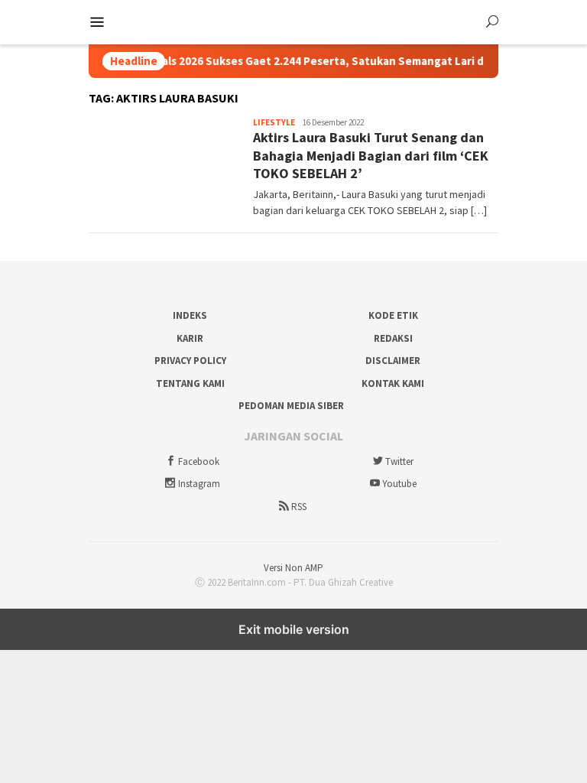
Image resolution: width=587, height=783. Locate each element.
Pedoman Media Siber (291, 405)
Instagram (199, 483)
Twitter (399, 461)
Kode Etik (393, 315)
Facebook (198, 461)
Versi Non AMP (293, 567)
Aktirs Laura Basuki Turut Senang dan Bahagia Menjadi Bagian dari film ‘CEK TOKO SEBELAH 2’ (370, 155)
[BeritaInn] (294, 21)
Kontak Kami (393, 383)
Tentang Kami (190, 383)
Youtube (399, 483)
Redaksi (393, 338)
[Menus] (97, 22)
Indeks (190, 315)
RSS (298, 506)
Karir (190, 338)
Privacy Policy (190, 360)
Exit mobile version (293, 629)
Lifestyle (274, 122)
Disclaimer (392, 360)
